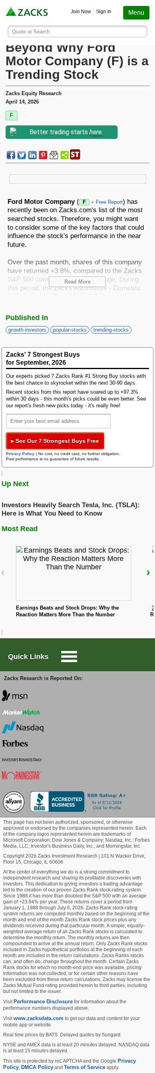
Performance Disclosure (43, 1002)
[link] (27, 13)
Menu (136, 12)
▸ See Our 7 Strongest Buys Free (55, 441)
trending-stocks (111, 330)
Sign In (103, 11)
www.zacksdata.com (39, 1018)
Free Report (109, 202)
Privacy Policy (20, 453)
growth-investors (27, 330)
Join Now (81, 11)
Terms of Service (84, 1067)
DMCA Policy (37, 1067)
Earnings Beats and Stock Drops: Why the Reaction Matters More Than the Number (67, 611)
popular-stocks (70, 330)
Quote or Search (31, 32)
